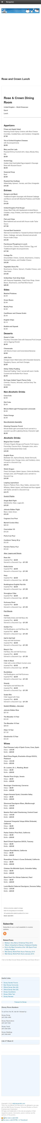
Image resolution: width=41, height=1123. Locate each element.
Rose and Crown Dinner (31, 960)
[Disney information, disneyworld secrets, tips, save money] (20, 12)
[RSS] (5, 934)
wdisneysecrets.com (19, 1103)
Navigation (10, 2)
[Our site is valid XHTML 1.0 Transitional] (14, 1120)
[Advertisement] (20, 52)
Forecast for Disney (20, 1002)
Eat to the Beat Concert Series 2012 (13, 960)
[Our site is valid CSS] (11, 1118)
